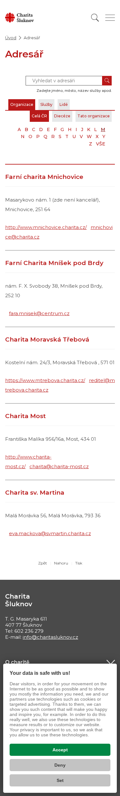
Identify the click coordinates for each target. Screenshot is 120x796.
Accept (60, 749)
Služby (46, 104)
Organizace (21, 104)
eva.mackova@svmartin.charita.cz (50, 533)
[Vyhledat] (95, 18)
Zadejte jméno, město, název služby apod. (74, 90)
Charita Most (25, 416)
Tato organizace (93, 116)
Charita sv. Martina (34, 492)
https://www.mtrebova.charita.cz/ (45, 380)
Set (60, 780)
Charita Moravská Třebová (47, 339)
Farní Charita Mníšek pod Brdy (54, 263)
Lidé (64, 104)
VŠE (100, 144)
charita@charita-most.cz (59, 466)
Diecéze (62, 116)
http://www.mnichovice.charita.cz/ (46, 227)
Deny (60, 765)
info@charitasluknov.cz (50, 637)
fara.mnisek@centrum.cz (39, 313)
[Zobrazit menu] (110, 17)
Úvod (10, 37)
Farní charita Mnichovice (44, 177)
